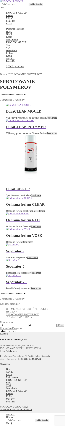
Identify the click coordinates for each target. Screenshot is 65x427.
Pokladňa (10, 21)
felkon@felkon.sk (8, 351)
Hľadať (9, 417)
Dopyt (9, 31)
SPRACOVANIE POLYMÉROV (22, 314)
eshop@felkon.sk (32, 359)
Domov (3, 74)
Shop (8, 45)
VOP (8, 47)
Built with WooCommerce (19, 409)
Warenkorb (11, 50)
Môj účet (10, 18)
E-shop (9, 15)
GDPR (9, 34)
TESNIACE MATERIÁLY (19, 317)
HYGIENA (11, 311)
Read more (52, 117)
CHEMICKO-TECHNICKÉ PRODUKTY (27, 309)
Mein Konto (12, 39)
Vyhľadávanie (36, 4)
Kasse (9, 37)
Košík (9, 23)
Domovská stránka (15, 28)
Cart (9, 423)
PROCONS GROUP (16, 12)
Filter (60, 325)
